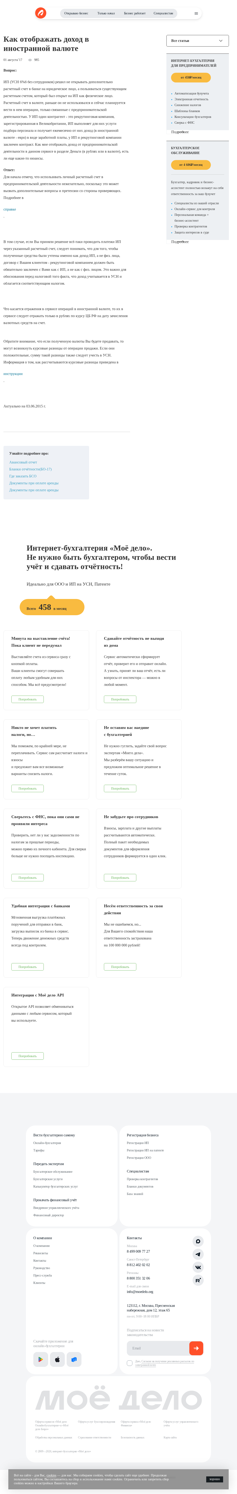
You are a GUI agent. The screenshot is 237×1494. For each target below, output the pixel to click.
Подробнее (180, 132)
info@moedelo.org (140, 1292)
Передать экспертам (48, 1164)
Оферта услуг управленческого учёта (181, 1423)
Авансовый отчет (23, 462)
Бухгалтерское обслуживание (52, 1171)
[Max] (198, 1241)
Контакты (39, 1260)
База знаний (135, 1194)
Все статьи (180, 41)
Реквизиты (40, 1253)
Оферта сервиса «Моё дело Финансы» (136, 1423)
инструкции (13, 374)
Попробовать (28, 699)
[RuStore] (74, 1359)
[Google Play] (40, 1359)
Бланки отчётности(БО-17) (30, 469)
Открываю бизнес (76, 13)
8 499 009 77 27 (138, 1251)
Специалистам (163, 13)
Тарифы (38, 1150)
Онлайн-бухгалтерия (47, 1143)
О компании (42, 1238)
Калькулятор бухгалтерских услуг (55, 1186)
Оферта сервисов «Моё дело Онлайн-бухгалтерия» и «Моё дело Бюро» (52, 1425)
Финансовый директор (48, 1215)
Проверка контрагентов (142, 1179)
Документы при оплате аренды (34, 483)
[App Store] (57, 1359)
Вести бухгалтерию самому (54, 1135)
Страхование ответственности (94, 1437)
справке (9, 209)
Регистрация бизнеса (143, 1135)
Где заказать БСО (23, 476)
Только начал (106, 13)
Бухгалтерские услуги (47, 1179)
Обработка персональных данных (53, 1437)
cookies (51, 1475)
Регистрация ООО (139, 1158)
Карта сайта (170, 1437)
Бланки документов (140, 1186)
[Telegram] (198, 1254)
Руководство (41, 1268)
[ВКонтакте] (198, 1267)
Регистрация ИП (138, 1143)
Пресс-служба (42, 1275)
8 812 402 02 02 (138, 1265)
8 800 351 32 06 (138, 1278)
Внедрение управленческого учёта (56, 1208)
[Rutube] (198, 1280)
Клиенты (39, 1283)
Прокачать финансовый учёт (55, 1200)
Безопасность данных (132, 1437)
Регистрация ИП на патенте (145, 1150)
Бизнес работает (135, 13)
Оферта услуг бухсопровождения (96, 1421)
